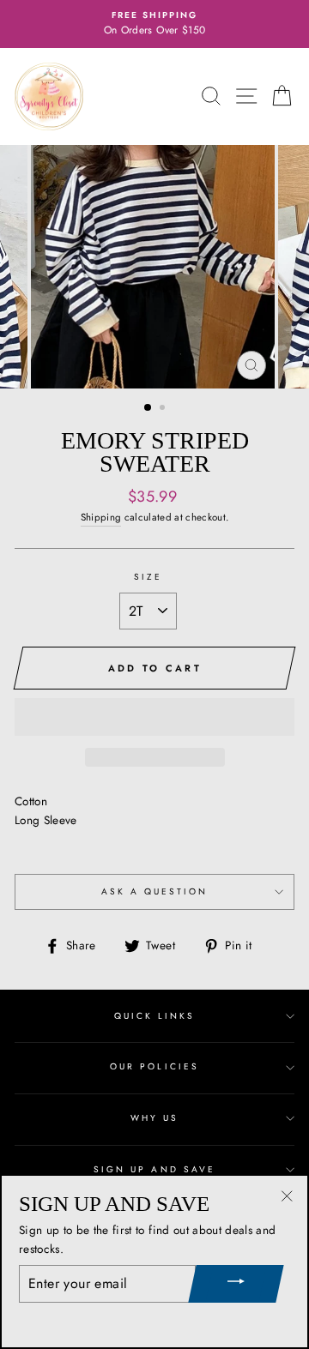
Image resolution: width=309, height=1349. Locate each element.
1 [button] (148, 408)
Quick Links (155, 1015)
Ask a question (155, 891)
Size (148, 576)
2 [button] (164, 409)
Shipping (101, 517)
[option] (154, 24)
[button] (154, 717)
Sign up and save (154, 1169)
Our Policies (154, 1066)
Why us (154, 1117)
